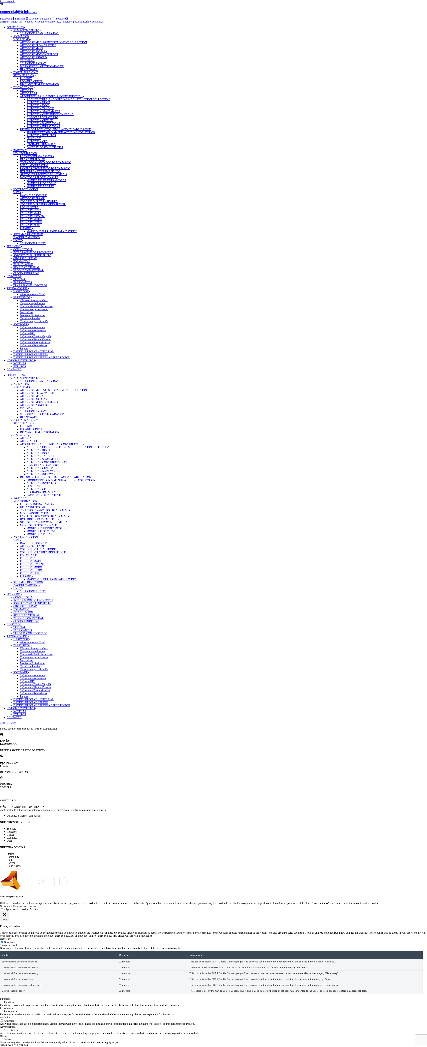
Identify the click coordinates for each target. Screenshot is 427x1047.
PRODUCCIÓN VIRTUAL (28, 270)
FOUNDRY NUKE (30, 210)
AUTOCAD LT (28, 93)
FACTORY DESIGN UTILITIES (45, 147)
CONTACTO (14, 369)
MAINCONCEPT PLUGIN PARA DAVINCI (52, 231)
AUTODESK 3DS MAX (33, 51)
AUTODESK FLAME (32, 198)
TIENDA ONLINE (17, 288)
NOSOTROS (14, 276)
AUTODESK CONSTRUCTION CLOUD (50, 114)
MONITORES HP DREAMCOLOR (46, 180)
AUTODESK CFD (37, 141)
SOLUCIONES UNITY (33, 243)
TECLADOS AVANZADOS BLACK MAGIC (45, 162)
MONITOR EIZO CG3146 (41, 183)
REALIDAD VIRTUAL (26, 267)
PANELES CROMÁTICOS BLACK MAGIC (45, 168)
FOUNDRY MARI (30, 213)
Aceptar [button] (34, 909)
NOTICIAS (19, 363)
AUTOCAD (27, 90)
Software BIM (27, 333)
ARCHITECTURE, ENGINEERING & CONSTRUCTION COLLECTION (68, 99)
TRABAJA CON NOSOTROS (30, 285)
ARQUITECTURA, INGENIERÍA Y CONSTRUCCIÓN (51, 96)
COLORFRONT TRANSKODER (39, 201)
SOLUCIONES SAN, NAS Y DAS (39, 33)
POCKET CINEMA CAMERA (37, 156)
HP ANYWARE (29, 69)
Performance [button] (6, 1008)
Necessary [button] (5, 938)
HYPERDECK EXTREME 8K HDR (40, 171)
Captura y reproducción (32, 303)
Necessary (9, 942)
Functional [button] (5, 998)
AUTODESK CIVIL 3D (40, 120)
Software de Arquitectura (33, 330)
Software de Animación (32, 327)
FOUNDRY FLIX (30, 225)
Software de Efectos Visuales (35, 339)
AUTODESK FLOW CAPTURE (38, 45)
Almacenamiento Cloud (32, 294)
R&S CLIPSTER (29, 207)
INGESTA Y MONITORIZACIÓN (25, 152)
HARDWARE (21, 291)
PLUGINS (26, 228)
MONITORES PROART (40, 186)
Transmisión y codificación (34, 321)
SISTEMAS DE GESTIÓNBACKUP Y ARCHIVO (28, 236)
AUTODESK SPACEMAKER (43, 111)
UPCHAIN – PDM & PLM (41, 144)
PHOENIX (26, 78)
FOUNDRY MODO (31, 219)
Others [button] (3, 1036)
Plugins (24, 348)
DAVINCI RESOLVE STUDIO (30, 354)
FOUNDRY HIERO (31, 222)
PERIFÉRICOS (21, 297)
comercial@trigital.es (18, 11)
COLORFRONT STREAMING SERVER (43, 204)
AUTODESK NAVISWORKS (43, 123)
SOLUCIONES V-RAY (33, 63)
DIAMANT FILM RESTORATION (39, 84)
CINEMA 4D (27, 60)
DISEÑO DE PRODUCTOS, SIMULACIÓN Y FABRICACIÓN (55, 129)
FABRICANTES (22, 282)
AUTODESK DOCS (38, 105)
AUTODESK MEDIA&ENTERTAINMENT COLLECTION (53, 42)
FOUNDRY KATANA (32, 216)
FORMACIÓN (21, 261)
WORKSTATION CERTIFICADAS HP (42, 66)
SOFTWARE (20, 324)
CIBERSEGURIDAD (25, 258)
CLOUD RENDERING (26, 273)
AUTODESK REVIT (38, 102)
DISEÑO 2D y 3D (23, 87)
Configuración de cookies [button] (14, 909)
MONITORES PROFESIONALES (39, 177)
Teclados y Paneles (30, 318)
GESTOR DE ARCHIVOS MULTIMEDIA (43, 174)
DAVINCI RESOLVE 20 (33, 195)
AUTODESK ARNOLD (33, 57)
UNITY (17, 240)
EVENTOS (19, 366)
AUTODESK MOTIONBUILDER (39, 54)
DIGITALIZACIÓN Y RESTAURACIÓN (25, 74)
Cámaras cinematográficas (34, 300)
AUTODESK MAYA (31, 48)
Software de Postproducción (35, 342)
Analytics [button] (5, 1017)
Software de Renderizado (33, 345)
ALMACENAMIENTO (26, 30)
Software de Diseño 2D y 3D (35, 336)
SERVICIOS (14, 246)
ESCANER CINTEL (31, 81)
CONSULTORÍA (23, 249)
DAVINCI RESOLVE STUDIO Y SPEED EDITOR (41, 357)
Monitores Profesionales (32, 315)
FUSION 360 (34, 138)
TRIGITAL (19, 279)
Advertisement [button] (7, 1026)
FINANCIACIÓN (23, 264)
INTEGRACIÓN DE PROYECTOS (33, 252)
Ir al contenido (7, 1)
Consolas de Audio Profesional (36, 306)
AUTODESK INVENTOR (41, 135)
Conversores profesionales (34, 309)
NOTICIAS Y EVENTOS (21, 360)
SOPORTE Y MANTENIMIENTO (32, 255)
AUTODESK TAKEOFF (40, 108)
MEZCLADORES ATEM (34, 165)
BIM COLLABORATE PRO (42, 117)
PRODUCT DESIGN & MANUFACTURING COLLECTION (61, 132)
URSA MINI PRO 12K (32, 159)
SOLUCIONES (15, 27)
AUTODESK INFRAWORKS (43, 126)
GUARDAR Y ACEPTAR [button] (14, 1045)
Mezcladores (26, 312)
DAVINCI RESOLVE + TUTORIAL (33, 351)
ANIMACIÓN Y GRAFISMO (21, 38)
